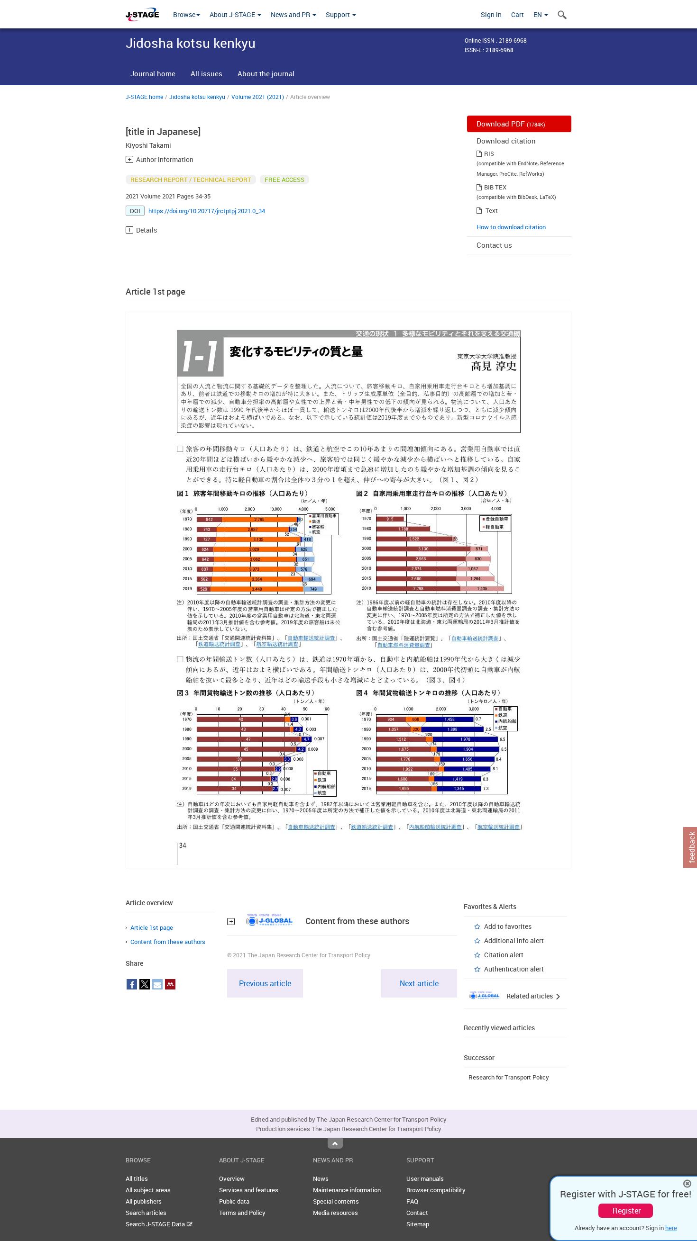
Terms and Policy (242, 1212)
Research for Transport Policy (508, 1077)
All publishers (144, 1201)
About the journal (266, 73)
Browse (184, 14)
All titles (137, 1178)
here (671, 1227)
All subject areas (148, 1190)
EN (538, 14)
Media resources (335, 1212)
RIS (489, 153)
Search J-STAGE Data (156, 1224)
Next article (419, 983)
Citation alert (503, 954)
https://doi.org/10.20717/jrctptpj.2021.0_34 (206, 211)
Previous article (265, 983)
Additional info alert (514, 940)
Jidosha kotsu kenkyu (197, 96)
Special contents (336, 1201)
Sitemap (417, 1224)
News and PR (291, 14)
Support (338, 14)
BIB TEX (495, 187)
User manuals (425, 1178)
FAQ (412, 1201)
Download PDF (511, 123)
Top (335, 1143)
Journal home (152, 73)
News (321, 1178)
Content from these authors (167, 941)
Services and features (248, 1190)
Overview (232, 1178)
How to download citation (511, 227)
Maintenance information (347, 1190)
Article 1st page (151, 927)
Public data (234, 1201)
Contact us (494, 245)
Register (627, 1210)
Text (492, 210)
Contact (417, 1212)
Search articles (146, 1212)
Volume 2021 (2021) (257, 96)
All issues (206, 73)
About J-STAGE (233, 14)
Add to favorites (508, 926)
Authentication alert (514, 968)
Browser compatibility (436, 1190)
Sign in (491, 14)
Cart (517, 14)
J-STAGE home (144, 96)
